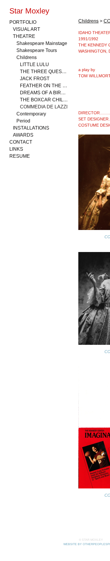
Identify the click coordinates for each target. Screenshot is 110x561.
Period (23, 120)
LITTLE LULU (34, 64)
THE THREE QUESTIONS (44, 71)
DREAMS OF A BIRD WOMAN (44, 92)
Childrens (26, 57)
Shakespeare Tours (36, 50)
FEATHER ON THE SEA (44, 85)
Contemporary (31, 113)
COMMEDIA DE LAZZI (43, 106)
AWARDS (23, 134)
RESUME (19, 156)
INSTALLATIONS (31, 127)
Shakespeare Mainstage (41, 43)
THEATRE (24, 36)
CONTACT (20, 142)
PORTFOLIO (22, 22)
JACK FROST (35, 78)
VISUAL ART (26, 29)
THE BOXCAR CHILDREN (44, 99)
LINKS (16, 149)
